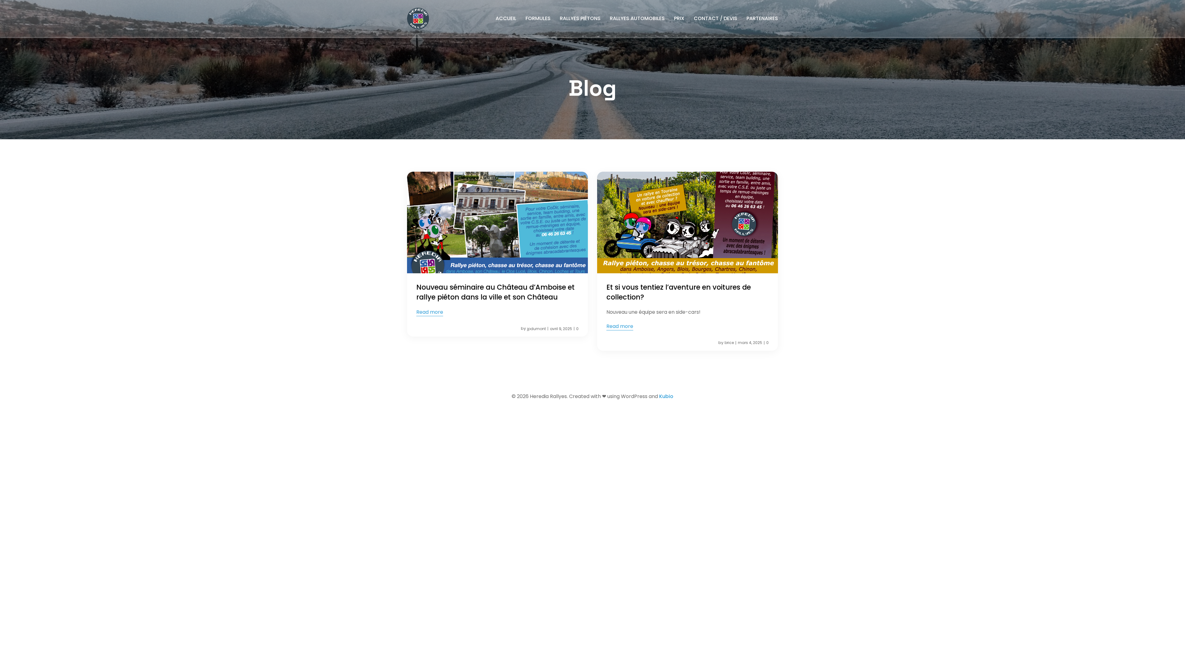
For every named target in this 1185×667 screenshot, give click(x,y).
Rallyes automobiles (637, 18)
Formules (538, 18)
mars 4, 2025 (750, 342)
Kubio (666, 396)
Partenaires (762, 18)
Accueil (506, 18)
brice (729, 342)
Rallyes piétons (580, 18)
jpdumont (536, 328)
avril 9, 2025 (561, 328)
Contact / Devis (715, 18)
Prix (679, 18)
